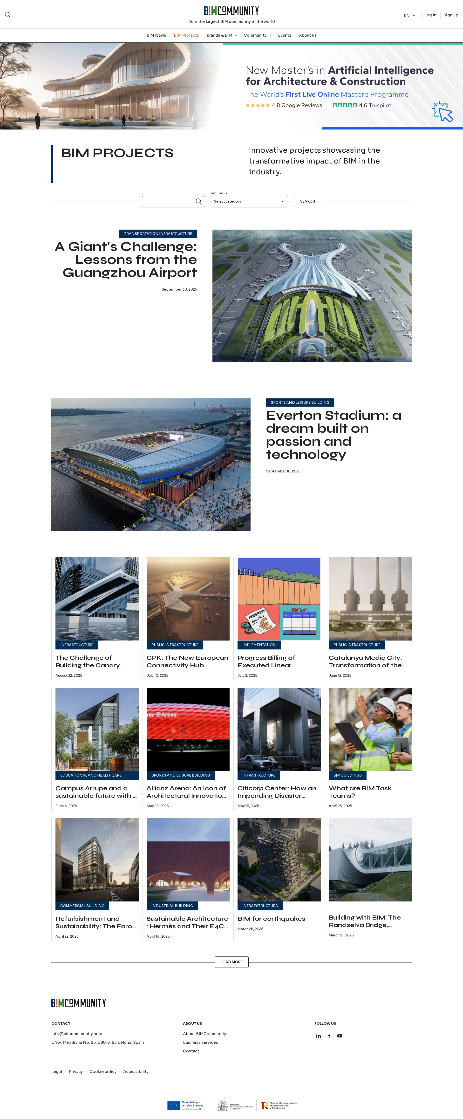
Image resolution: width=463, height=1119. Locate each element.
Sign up (450, 15)
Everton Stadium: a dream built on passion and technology (334, 435)
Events (284, 35)
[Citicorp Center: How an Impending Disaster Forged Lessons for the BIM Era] (279, 729)
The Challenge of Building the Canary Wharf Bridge (87, 665)
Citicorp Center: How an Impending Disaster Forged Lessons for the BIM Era (277, 800)
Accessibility (136, 1071)
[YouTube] (340, 1036)
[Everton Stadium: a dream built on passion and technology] (151, 473)
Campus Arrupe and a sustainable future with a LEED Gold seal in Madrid (96, 800)
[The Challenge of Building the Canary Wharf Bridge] (97, 599)
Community (255, 35)
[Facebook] (329, 1036)
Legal (56, 1071)
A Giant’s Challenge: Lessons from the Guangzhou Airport (125, 259)
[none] (409, 15)
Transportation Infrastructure (158, 234)
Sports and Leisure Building (300, 402)
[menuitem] (409, 15)
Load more (232, 962)
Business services (200, 1042)
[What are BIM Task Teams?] (370, 729)
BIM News (156, 35)
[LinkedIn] (318, 1036)
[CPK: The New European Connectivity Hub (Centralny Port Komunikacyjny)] (188, 599)
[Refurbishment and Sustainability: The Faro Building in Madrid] (97, 859)
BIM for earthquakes (271, 918)
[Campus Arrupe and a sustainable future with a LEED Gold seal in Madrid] (97, 729)
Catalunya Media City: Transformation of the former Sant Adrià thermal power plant (365, 669)
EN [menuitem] (407, 15)
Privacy (76, 1071)
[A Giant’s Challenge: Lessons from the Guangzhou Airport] (312, 304)
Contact (191, 1051)
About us (308, 35)
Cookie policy (102, 1071)
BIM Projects (186, 35)
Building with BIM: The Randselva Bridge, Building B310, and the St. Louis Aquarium (369, 929)
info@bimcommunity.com (76, 1033)
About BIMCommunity (204, 1033)
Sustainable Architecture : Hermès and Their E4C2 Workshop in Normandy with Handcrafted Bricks (187, 930)
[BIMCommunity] (231, 10)
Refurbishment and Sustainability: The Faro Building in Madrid (93, 926)
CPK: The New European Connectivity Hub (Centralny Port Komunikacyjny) (187, 669)
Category (219, 193)
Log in (430, 15)
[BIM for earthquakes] (279, 859)
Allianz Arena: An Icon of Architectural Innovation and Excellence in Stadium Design (186, 800)
